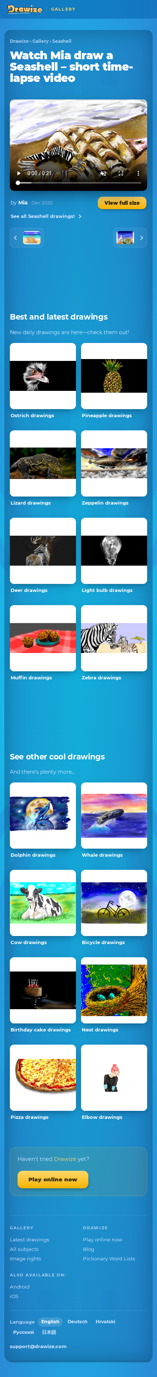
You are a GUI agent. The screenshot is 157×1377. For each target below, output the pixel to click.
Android (20, 1287)
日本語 (49, 1332)
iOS (14, 1296)
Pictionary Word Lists (109, 1258)
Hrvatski (105, 1321)
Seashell (62, 41)
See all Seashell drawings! (43, 216)
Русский (23, 1332)
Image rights (25, 1258)
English (50, 1321)
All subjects (24, 1249)
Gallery (40, 41)
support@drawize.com (38, 1346)
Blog (88, 1249)
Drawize (19, 41)
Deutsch (78, 1321)
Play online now (52, 1179)
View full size (122, 203)
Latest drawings (29, 1239)
